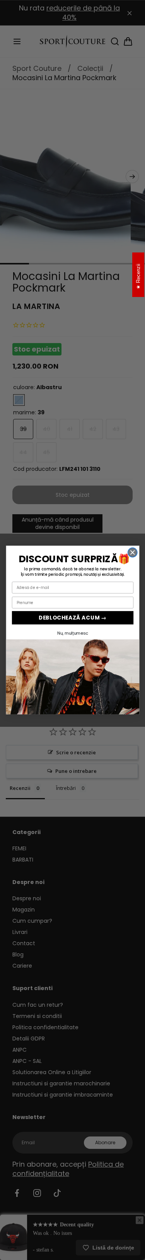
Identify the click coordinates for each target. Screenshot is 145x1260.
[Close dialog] (132, 552)
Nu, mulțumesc (72, 633)
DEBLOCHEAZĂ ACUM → (72, 617)
